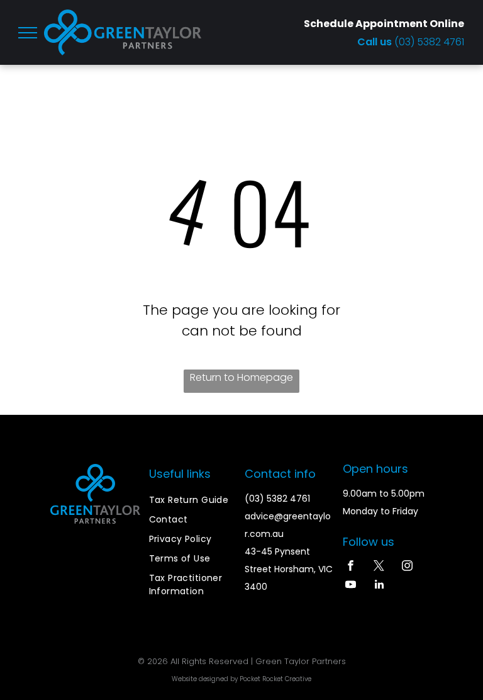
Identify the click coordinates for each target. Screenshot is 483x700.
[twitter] (379, 567)
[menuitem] (194, 500)
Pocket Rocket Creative (275, 679)
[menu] (27, 32)
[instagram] (407, 567)
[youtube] (350, 586)
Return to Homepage (241, 377)
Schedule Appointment (366, 23)
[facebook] (350, 567)
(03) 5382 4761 (429, 42)
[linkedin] (379, 586)
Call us (375, 42)
